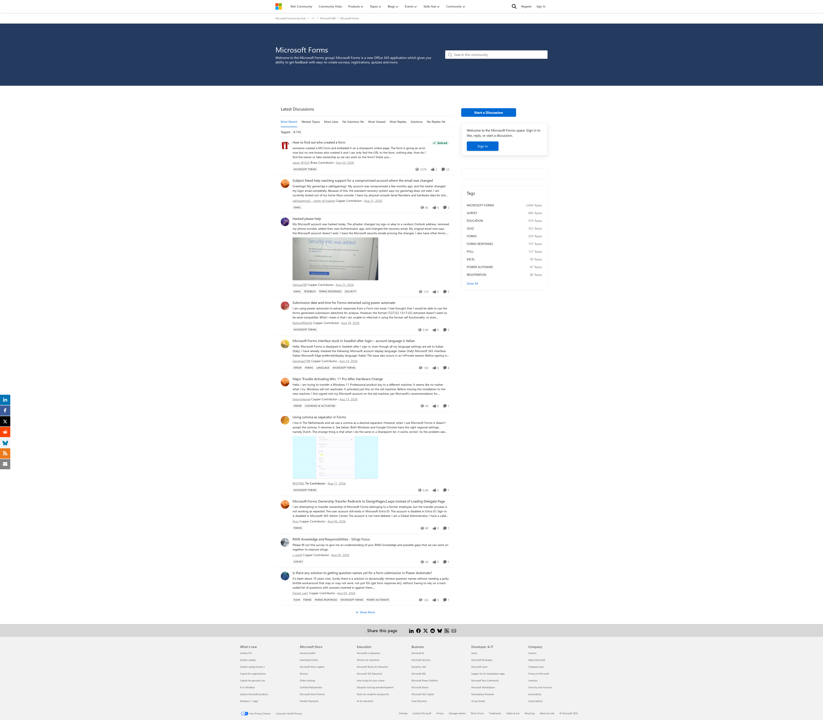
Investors (533, 680)
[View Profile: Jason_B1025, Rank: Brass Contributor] (285, 145)
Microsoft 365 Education (369, 673)
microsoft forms (480, 205)
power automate (480, 267)
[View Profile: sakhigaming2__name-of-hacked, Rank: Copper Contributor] (285, 183)
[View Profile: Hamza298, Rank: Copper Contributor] (285, 222)
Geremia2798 (301, 361)
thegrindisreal (301, 399)
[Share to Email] (454, 630)
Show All (472, 283)
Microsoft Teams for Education (372, 666)
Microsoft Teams (420, 687)
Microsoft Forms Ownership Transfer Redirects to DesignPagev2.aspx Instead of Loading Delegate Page (369, 501)
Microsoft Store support (312, 666)
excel (471, 259)
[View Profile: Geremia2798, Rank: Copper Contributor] (285, 344)
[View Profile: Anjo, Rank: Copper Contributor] (285, 504)
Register (526, 6)
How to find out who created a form (319, 142)
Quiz (470, 228)
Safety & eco (513, 713)
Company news (536, 666)
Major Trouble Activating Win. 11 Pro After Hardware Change (338, 379)
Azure (474, 653)
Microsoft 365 (328, 18)
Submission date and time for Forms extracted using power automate (344, 302)
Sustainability (535, 701)
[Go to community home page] (278, 6)
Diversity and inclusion (540, 687)
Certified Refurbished (311, 687)
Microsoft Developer (482, 660)
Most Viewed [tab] (376, 122)
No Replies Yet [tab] (436, 122)
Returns (304, 673)
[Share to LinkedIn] (411, 630)
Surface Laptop (247, 660)
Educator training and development (375, 687)
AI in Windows (247, 687)
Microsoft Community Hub (290, 18)
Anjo (296, 521)
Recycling (530, 713)
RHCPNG (298, 483)
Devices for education (368, 660)
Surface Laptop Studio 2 (252, 666)
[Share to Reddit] (432, 630)
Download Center (309, 660)
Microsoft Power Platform (425, 680)
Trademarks (495, 713)
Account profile (307, 653)
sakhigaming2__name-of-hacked (314, 201)
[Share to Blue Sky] (439, 630)
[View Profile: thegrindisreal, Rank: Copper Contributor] (285, 382)
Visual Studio (478, 701)
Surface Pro (246, 653)
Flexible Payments (309, 701)
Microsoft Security (421, 660)
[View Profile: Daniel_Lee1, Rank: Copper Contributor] (285, 576)
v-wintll (297, 555)
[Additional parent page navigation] (312, 18)
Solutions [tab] (417, 122)
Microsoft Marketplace (483, 687)
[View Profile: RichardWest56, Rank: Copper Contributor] (285, 306)
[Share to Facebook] (418, 630)
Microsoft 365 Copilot (423, 694)
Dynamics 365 (419, 666)
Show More (367, 612)
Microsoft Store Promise (312, 694)
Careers (532, 653)
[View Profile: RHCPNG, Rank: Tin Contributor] (285, 420)
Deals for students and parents (373, 694)
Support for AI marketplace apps (488, 673)
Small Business (419, 701)
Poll (470, 251)
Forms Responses (480, 244)
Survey (472, 213)
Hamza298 (300, 285)
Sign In (540, 6)
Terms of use (477, 713)
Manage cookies (457, 713)
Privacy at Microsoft (538, 673)
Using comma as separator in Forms (319, 417)
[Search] (514, 6)
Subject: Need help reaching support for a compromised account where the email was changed (363, 180)
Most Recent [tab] (289, 122)
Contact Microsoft (422, 713)
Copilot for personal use (252, 680)
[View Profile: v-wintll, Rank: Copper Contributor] (285, 542)
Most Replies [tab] (398, 122)
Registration (476, 275)
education (475, 221)
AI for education (365, 701)
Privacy (440, 713)
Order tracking (307, 680)
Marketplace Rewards (482, 694)
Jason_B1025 (301, 162)
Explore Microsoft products (254, 694)
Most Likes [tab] (331, 122)
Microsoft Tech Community (485, 680)
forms (472, 236)
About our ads (547, 713)
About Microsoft (536, 660)
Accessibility (534, 694)
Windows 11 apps (249, 701)
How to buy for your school (370, 680)
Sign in (483, 146)
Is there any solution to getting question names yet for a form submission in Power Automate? (362, 573)
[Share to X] (425, 630)
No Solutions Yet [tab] (353, 122)
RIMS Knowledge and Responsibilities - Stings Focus (331, 539)
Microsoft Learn (479, 666)
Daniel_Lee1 (300, 593)
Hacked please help (307, 218)
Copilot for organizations (253, 673)
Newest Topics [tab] (311, 122)
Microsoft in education (368, 653)
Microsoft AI (418, 653)
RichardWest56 (302, 323)
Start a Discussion (488, 112)
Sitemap (403, 713)
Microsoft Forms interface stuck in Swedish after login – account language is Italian (354, 341)
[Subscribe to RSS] (447, 630)
